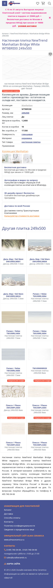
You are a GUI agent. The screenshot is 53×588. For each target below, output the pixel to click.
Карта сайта (13, 563)
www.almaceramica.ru (14, 539)
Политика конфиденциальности (19, 525)
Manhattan (27, 105)
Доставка (8, 513)
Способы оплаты (12, 517)
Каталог (8, 510)
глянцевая (27, 134)
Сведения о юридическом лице (19, 529)
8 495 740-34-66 (14, 549)
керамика (27, 138)
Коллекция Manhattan (15, 151)
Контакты (8, 521)
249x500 (25, 113)
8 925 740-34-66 (30, 549)
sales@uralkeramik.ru (17, 557)
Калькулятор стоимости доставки (21, 216)
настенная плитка (31, 142)
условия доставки (27, 26)
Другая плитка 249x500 (24, 228)
